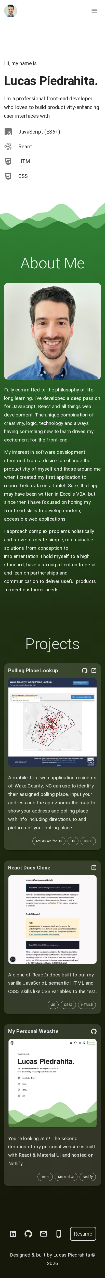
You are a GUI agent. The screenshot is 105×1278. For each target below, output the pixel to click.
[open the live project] (94, 604)
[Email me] (44, 1167)
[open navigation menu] (94, 10)
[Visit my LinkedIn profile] (13, 1167)
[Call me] (59, 1167)
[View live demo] (52, 657)
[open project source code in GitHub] (85, 604)
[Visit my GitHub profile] (28, 1167)
